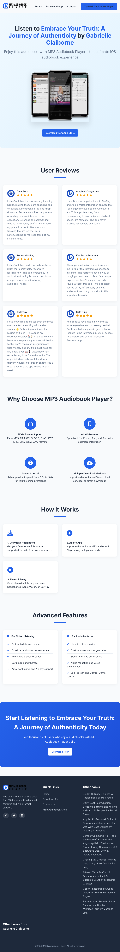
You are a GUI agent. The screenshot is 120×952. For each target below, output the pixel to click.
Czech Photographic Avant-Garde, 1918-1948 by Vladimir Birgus (99, 892)
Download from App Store (60, 132)
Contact (71, 6)
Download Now (60, 751)
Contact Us (49, 804)
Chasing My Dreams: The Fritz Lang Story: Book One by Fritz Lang (99, 863)
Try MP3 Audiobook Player (99, 6)
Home (38, 6)
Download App (54, 6)
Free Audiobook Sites (55, 809)
